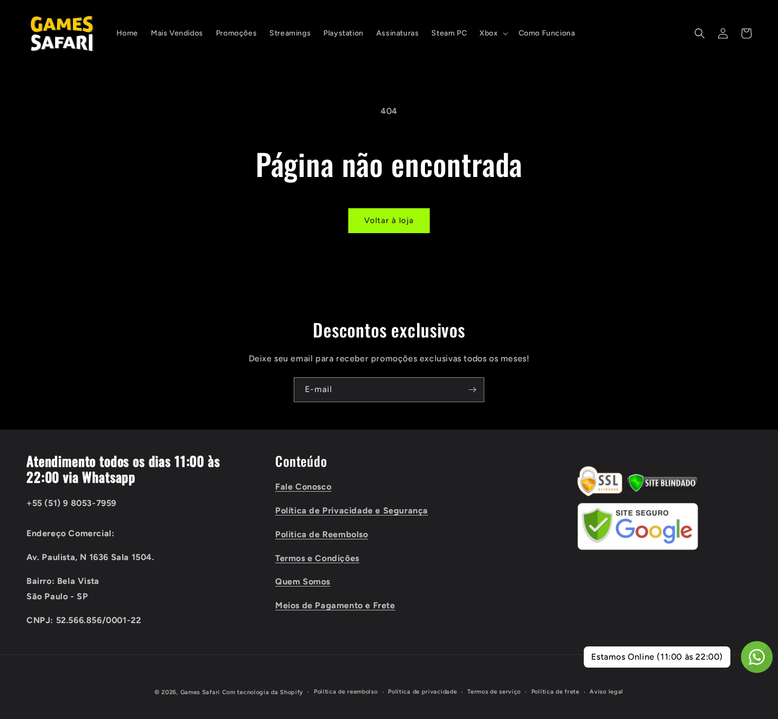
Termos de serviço (494, 691)
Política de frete (555, 691)
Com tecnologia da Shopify (263, 692)
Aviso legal (606, 691)
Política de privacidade (422, 691)
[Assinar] (472, 389)
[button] (492, 33)
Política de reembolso (346, 691)
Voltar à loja (389, 220)
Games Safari (200, 692)
